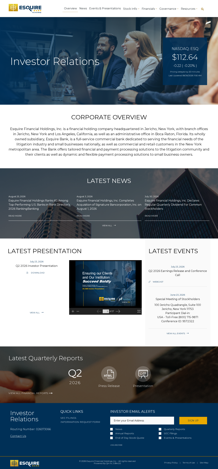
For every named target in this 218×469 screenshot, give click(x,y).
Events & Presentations (177, 438)
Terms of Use (189, 462)
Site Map (204, 462)
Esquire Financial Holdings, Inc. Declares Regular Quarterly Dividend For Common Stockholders (173, 204)
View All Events (176, 333)
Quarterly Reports (174, 429)
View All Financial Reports (28, 393)
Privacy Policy (171, 462)
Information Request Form (80, 421)
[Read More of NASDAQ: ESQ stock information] (185, 61)
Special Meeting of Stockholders (178, 299)
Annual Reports (124, 433)
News (118, 429)
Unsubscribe (116, 445)
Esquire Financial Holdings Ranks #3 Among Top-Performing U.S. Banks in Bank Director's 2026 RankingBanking (39, 204)
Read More (15, 216)
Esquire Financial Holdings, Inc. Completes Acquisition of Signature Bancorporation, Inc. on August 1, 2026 (109, 204)
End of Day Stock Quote (129, 438)
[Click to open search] (202, 9)
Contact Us (18, 436)
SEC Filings (68, 417)
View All (107, 225)
